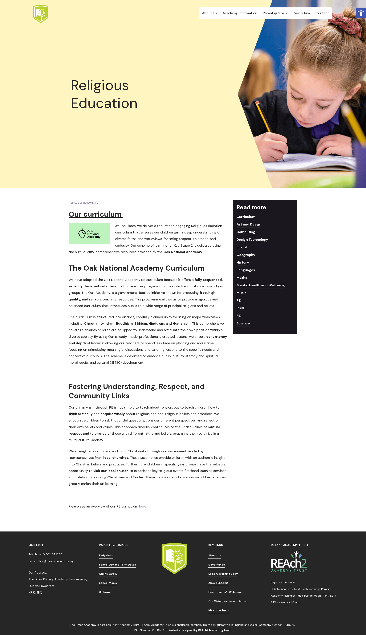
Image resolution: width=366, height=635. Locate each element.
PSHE (241, 308)
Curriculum (246, 216)
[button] (361, 13)
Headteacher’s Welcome (225, 592)
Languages (246, 270)
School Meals (108, 583)
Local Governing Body (223, 573)
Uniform (104, 592)
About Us (214, 555)
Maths (242, 277)
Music (241, 293)
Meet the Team (218, 610)
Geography (246, 255)
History (243, 262)
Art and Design (249, 224)
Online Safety (108, 573)
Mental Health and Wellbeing (261, 285)
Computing (246, 232)
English (242, 247)
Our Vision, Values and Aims (227, 601)
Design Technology (252, 239)
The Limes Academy (83, 625)
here (143, 506)
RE (239, 315)
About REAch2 (218, 583)
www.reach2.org (289, 602)
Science (243, 323)
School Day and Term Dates (117, 564)
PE (239, 300)
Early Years (106, 555)
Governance (216, 564)
